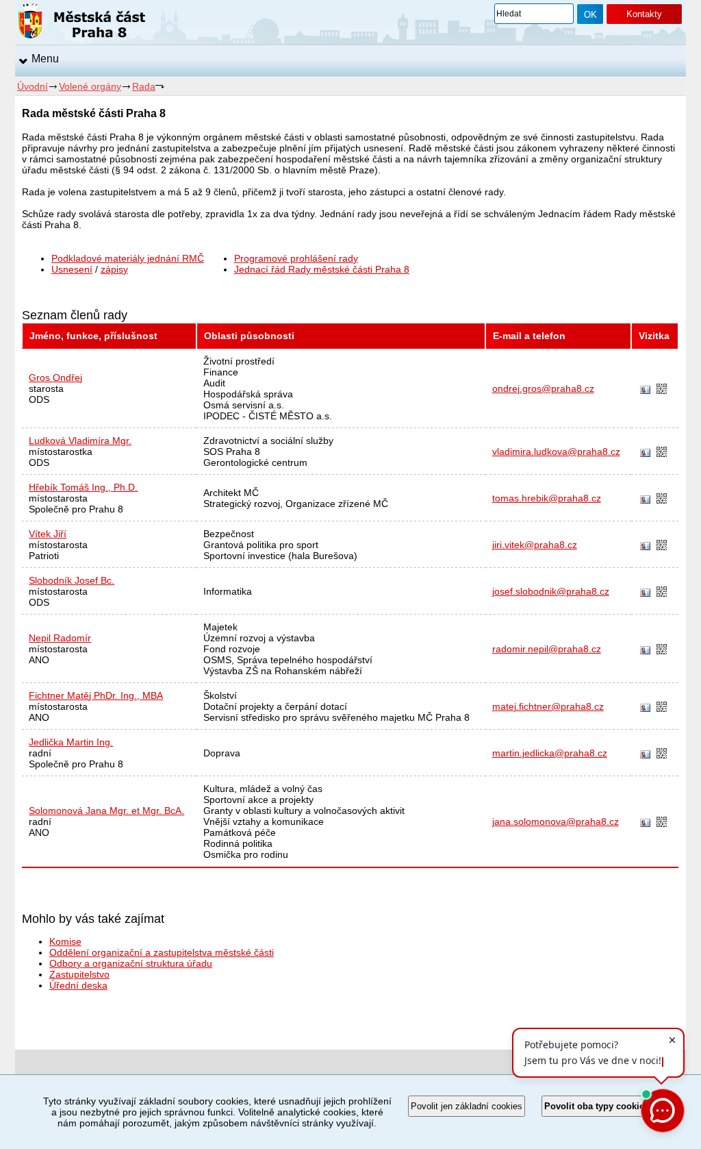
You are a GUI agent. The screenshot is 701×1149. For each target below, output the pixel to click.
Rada (143, 86)
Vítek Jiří (47, 533)
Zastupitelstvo (79, 974)
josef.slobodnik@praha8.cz (550, 591)
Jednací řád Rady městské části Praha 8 (321, 269)
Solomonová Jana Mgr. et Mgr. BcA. (106, 810)
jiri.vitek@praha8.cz (534, 544)
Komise (65, 941)
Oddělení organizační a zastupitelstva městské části (161, 952)
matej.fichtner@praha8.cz (548, 706)
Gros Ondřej (55, 377)
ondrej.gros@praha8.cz (543, 388)
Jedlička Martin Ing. (71, 742)
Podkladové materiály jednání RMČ (127, 258)
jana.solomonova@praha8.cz (555, 821)
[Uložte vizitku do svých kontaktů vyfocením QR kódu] (662, 390)
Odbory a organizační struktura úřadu (130, 963)
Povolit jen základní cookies (466, 1106)
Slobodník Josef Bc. (71, 580)
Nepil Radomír (60, 637)
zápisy (114, 269)
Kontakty (644, 14)
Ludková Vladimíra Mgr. (80, 440)
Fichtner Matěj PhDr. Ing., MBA (96, 695)
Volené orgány (90, 86)
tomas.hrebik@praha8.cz (546, 498)
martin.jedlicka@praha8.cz (549, 753)
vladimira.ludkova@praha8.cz (556, 451)
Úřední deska (78, 985)
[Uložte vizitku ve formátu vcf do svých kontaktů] (645, 390)
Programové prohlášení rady (296, 258)
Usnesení (71, 269)
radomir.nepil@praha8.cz (546, 648)
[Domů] (81, 23)
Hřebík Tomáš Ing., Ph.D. (83, 487)
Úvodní (32, 86)
